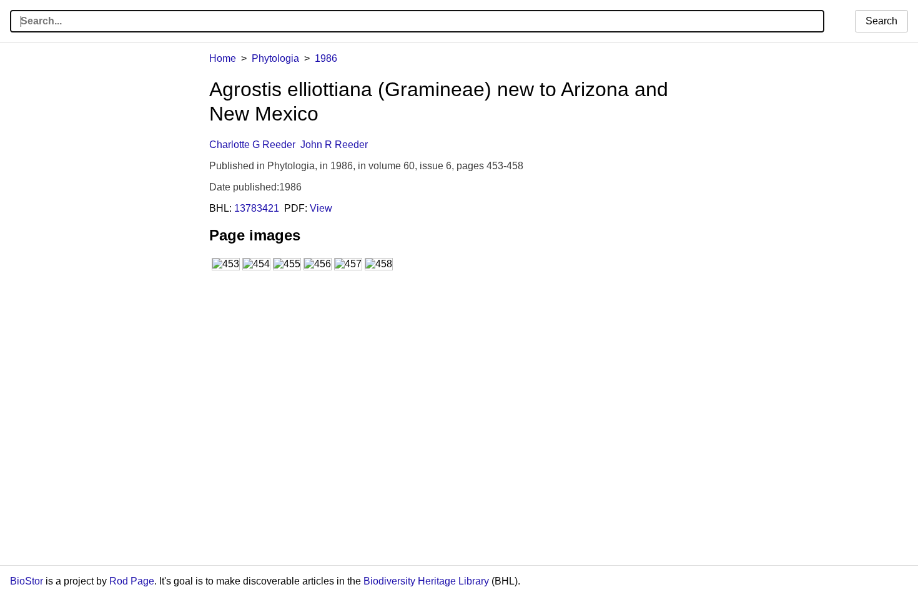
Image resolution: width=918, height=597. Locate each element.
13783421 (256, 208)
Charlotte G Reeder (252, 144)
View (321, 208)
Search (881, 21)
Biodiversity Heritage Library (426, 581)
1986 (326, 58)
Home (222, 58)
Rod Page (131, 581)
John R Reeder (334, 144)
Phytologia (275, 58)
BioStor (26, 581)
